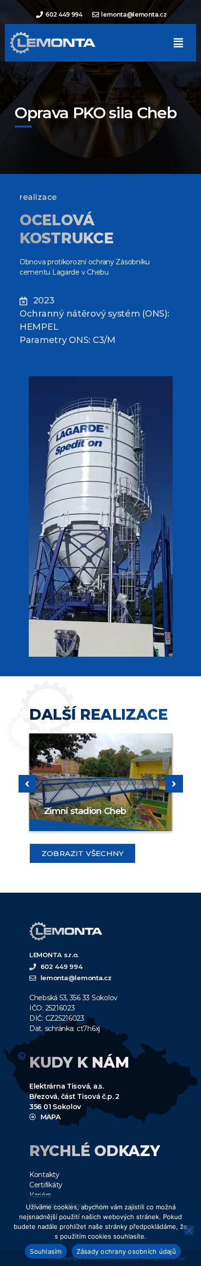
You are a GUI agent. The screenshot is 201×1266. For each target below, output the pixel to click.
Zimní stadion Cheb (85, 811)
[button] (178, 43)
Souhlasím (45, 1251)
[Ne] (189, 1230)
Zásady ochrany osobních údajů (126, 1251)
